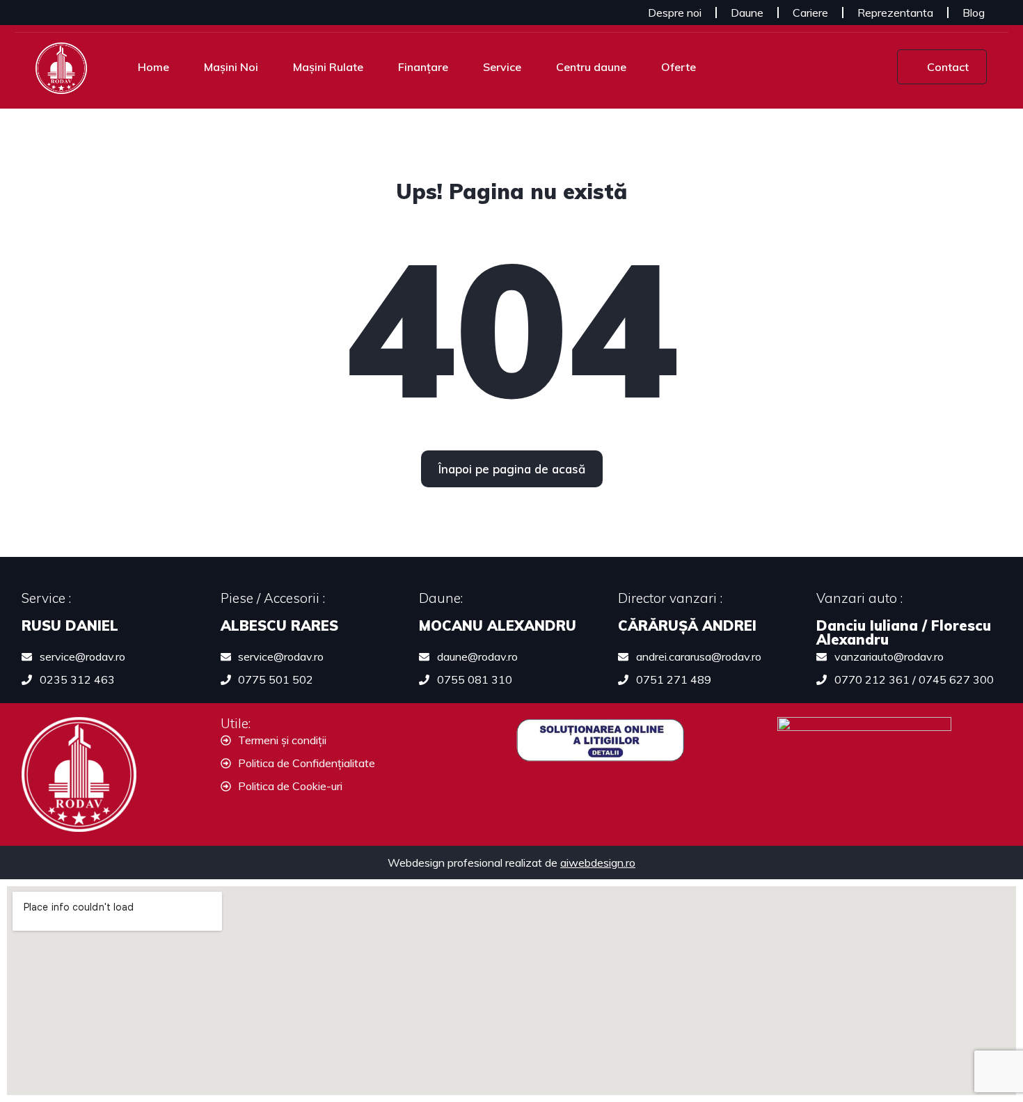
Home (153, 67)
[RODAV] (61, 67)
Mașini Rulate (328, 67)
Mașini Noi (231, 67)
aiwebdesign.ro (597, 862)
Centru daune (591, 67)
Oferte (678, 67)
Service (502, 67)
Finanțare (423, 67)
